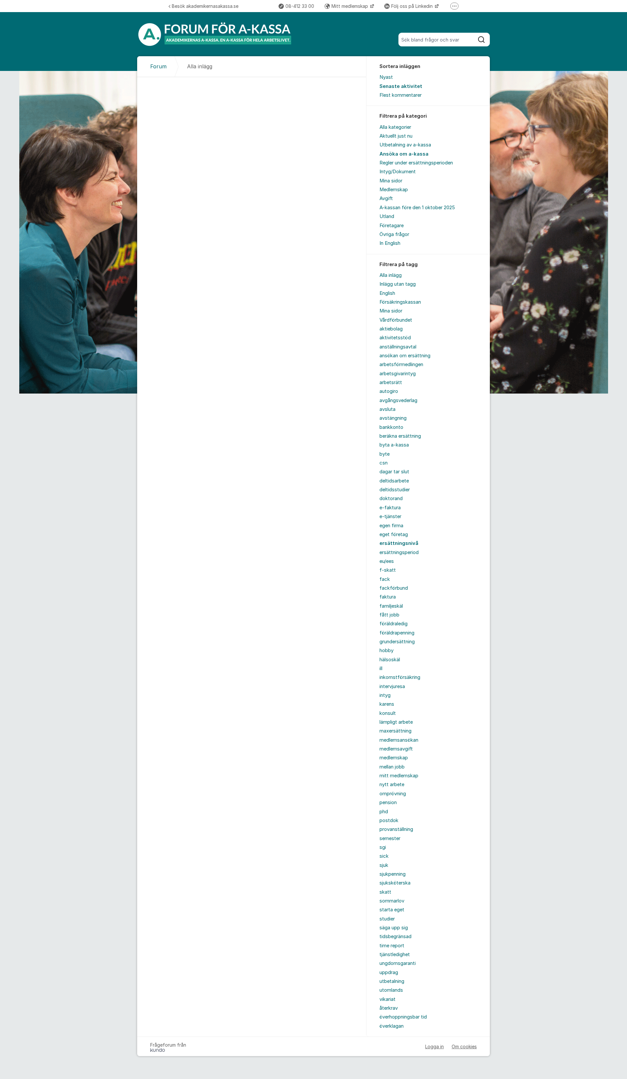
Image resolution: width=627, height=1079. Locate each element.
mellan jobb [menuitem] (392, 767)
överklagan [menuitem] (391, 1026)
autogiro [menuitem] (388, 391)
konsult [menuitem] (387, 713)
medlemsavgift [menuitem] (396, 749)
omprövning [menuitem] (392, 794)
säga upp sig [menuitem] (393, 928)
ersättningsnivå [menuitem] (398, 543)
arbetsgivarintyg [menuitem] (397, 374)
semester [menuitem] (389, 838)
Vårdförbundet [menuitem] (395, 320)
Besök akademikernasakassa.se (205, 6)
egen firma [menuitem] (391, 526)
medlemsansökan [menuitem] (398, 740)
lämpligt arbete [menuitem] (396, 722)
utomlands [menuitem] (391, 990)
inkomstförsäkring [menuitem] (399, 677)
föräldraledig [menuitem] (393, 624)
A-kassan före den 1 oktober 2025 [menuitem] (417, 208)
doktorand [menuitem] (391, 498)
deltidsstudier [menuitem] (394, 490)
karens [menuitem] (386, 704)
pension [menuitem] (388, 802)
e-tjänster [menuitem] (390, 516)
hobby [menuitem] (386, 650)
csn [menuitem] (383, 463)
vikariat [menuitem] (387, 999)
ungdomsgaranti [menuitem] (397, 963)
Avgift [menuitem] (386, 198)
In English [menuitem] (389, 243)
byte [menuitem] (384, 454)
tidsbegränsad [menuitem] (395, 936)
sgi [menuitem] (382, 847)
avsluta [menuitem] (387, 409)
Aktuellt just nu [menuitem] (395, 136)
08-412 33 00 (299, 6)
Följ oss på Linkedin (412, 6)
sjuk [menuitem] (383, 865)
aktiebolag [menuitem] (391, 329)
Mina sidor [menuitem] (390, 181)
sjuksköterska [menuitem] (394, 883)
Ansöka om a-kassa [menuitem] (403, 154)
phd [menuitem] (383, 812)
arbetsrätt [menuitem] (390, 382)
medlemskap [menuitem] (393, 758)
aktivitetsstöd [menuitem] (395, 338)
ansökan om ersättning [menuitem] (404, 356)
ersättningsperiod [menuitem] (399, 552)
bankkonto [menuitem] (391, 427)
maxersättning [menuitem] (395, 731)
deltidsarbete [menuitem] (394, 481)
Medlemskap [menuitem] (393, 190)
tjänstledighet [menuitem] (394, 954)
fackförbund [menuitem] (393, 588)
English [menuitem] (387, 293)
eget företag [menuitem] (393, 534)
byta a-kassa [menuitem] (394, 445)
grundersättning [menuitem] (397, 642)
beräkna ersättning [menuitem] (400, 436)
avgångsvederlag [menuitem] (398, 400)
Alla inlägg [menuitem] (390, 275)
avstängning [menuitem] (393, 418)
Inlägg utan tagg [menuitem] (397, 284)
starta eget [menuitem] (391, 910)
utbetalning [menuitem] (391, 981)
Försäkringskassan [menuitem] (400, 302)
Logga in (434, 1046)
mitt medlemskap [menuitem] (398, 776)
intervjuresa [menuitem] (392, 686)
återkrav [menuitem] (388, 1008)
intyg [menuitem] (385, 695)
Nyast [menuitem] (386, 77)
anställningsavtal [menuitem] (397, 347)
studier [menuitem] (387, 919)
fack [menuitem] (384, 579)
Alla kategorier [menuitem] (395, 127)
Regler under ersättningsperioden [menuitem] (416, 163)
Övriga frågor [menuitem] (394, 234)
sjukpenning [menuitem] (392, 874)
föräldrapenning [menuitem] (396, 633)
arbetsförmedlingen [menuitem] (401, 364)
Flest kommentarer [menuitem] (400, 95)
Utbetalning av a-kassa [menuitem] (405, 145)
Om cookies (464, 1046)
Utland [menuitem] (386, 216)
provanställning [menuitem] (396, 829)
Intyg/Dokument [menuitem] (397, 172)
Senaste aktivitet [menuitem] (400, 86)
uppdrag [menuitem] (388, 972)
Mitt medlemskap (350, 6)
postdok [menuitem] (388, 820)
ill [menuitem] (380, 668)
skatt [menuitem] (385, 892)
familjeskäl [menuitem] (391, 606)
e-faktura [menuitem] (390, 508)
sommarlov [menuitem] (391, 901)
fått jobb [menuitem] (389, 615)
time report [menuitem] (391, 946)
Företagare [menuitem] (391, 225)
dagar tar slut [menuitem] (394, 472)
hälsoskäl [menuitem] (389, 660)
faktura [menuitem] (387, 597)
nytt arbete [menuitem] (391, 784)
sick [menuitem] (384, 856)
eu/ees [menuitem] (386, 561)
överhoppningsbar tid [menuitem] (403, 1017)
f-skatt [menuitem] (387, 570)
